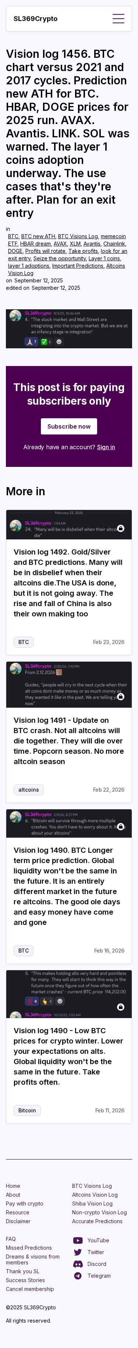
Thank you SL (22, 1271)
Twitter (96, 1252)
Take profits (83, 251)
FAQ (11, 1239)
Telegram (99, 1276)
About (13, 1195)
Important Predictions (77, 266)
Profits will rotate (45, 251)
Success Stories (25, 1280)
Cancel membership (30, 1289)
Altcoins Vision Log (95, 1195)
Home (13, 1186)
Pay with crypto (24, 1203)
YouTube (98, 1240)
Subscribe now (69, 426)
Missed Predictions (29, 1248)
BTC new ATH (38, 236)
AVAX (60, 243)
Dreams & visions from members (33, 1259)
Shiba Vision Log (92, 1203)
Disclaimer (18, 1221)
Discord (97, 1264)
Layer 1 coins (104, 258)
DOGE (15, 251)
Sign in (106, 447)
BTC (13, 236)
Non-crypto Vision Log (99, 1212)
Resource (17, 1212)
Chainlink (114, 243)
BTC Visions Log (78, 236)
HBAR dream (35, 243)
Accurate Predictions (97, 1221)
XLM (75, 243)
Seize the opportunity (59, 258)
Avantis (92, 243)
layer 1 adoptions (28, 266)
